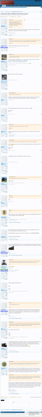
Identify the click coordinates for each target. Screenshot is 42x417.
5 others (17, 222)
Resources (11, 5)
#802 (40, 47)
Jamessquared (10, 220)
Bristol (6, 104)
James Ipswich (3, 236)
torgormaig (9, 253)
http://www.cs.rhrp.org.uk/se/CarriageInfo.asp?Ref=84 (17, 61)
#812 (40, 220)
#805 (40, 99)
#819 (40, 350)
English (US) (2, 412)
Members (19, 5)
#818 (40, 338)
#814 (40, 253)
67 (18, 16)
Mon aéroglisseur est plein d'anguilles (13, 270)
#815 (40, 271)
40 (11, 16)
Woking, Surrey (5, 152)
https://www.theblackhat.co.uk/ (12, 390)
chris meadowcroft (3, 163)
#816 (40, 292)
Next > (20, 16)
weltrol (9, 222)
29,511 (6, 220)
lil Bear (12, 222)
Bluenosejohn (14, 393)
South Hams (5, 354)
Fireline (2, 183)
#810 (40, 184)
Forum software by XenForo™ (8, 413)
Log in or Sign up (37, 0)
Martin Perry (10, 271)
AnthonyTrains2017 (4, 81)
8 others (18, 318)
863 (6, 371)
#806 (40, 114)
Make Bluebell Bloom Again (13, 219)
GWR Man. (3, 61)
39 (10, 16)
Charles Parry (3, 131)
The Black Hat (3, 368)
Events (15, 5)
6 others (19, 255)
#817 (40, 316)
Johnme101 (14, 239)
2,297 (6, 64)
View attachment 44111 (34, 262)
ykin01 (10, 255)
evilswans (3, 115)
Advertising (23, 5)
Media (7, 5)
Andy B (2, 99)
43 (15, 16)
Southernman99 (10, 47)
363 (6, 134)
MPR (2, 202)
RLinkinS (15, 318)
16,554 (6, 273)
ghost (2, 289)
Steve (13, 222)
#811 (40, 201)
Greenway (10, 239)
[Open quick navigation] (40, 11)
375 (6, 118)
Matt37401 (3, 25)
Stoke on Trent (5, 173)
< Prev (6, 16)
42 (14, 16)
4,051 (6, 351)
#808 (40, 150)
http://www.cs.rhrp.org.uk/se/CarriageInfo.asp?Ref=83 (28, 59)
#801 (40, 33)
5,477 (6, 255)
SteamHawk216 (14, 255)
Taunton (6, 67)
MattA (12, 318)
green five (10, 318)
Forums (4, 5)
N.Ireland (6, 295)
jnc (9, 35)
